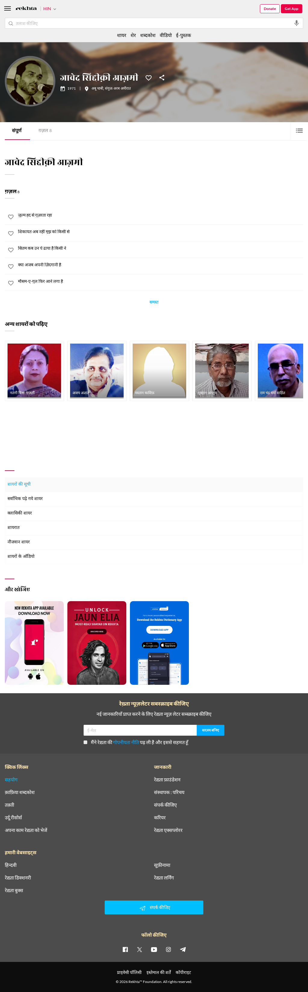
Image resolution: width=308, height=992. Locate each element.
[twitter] (139, 949)
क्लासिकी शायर (20, 513)
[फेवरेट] (148, 77)
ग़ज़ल (45, 131)
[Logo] (26, 9)
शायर (121, 35)
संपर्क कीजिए (165, 804)
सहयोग (11, 779)
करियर (160, 817)
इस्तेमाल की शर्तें (158, 972)
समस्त (154, 303)
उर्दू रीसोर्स (13, 817)
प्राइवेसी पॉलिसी (129, 972)
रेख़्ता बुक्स (14, 890)
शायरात (14, 528)
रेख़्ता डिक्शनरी (18, 877)
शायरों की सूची (19, 484)
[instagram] (168, 949)
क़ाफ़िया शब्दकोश (20, 792)
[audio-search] (296, 23)
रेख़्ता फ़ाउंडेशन (167, 779)
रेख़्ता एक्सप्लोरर (168, 830)
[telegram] (183, 949)
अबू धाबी (97, 89)
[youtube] (154, 949)
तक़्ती (9, 804)
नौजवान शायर (19, 542)
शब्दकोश (148, 35)
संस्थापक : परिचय (169, 792)
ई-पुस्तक (183, 35)
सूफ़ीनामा (162, 865)
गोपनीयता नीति (126, 742)
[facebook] (125, 949)
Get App (291, 8)
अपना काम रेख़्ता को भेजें (26, 830)
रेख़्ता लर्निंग (164, 877)
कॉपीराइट (183, 972)
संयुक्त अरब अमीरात (118, 89)
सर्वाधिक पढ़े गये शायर (25, 499)
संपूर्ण (17, 131)
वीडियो (166, 35)
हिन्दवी (11, 865)
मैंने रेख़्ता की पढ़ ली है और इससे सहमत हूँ (139, 742)
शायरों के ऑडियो (21, 557)
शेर (133, 35)
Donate (270, 8)
